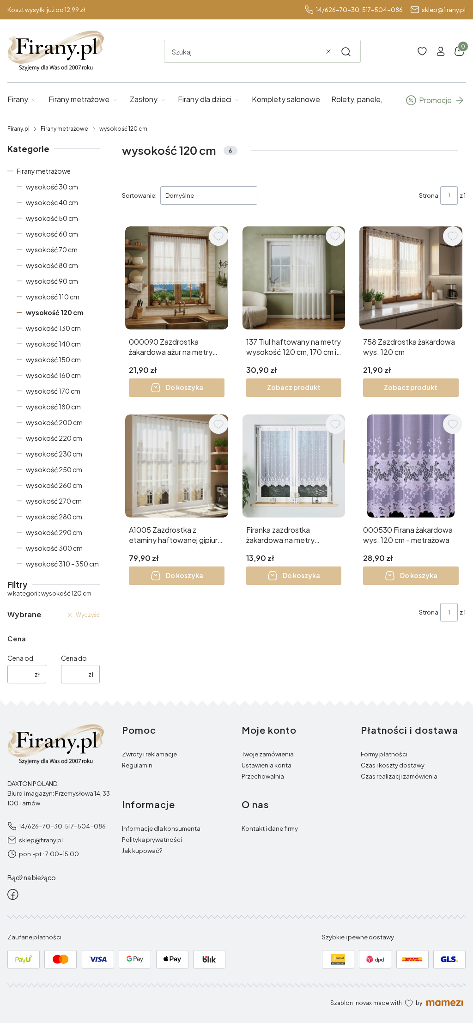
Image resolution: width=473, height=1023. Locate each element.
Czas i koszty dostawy (392, 765)
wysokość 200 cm (54, 422)
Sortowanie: (139, 195)
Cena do (74, 658)
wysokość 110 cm (52, 296)
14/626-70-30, (338, 9)
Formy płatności (384, 754)
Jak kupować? (142, 850)
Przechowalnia (263, 776)
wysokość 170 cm (53, 391)
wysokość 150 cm (53, 359)
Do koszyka (184, 387)
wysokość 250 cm (54, 469)
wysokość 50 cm (52, 218)
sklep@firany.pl (444, 9)
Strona (428, 195)
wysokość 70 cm (52, 249)
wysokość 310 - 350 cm (62, 564)
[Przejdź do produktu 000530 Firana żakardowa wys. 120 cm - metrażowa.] (410, 466)
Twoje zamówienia (268, 754)
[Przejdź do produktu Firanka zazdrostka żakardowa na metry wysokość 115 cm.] (294, 466)
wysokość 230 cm (54, 454)
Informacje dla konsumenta (161, 828)
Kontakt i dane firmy (270, 828)
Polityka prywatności (152, 839)
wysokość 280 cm (54, 516)
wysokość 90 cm (52, 281)
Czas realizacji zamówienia (399, 776)
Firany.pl (18, 128)
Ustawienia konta (266, 765)
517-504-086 (382, 9)
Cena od (20, 658)
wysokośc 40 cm (52, 202)
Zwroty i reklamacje (149, 754)
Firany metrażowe (64, 128)
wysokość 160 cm (53, 375)
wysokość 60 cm (52, 234)
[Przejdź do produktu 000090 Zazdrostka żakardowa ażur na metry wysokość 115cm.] (176, 277)
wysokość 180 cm (53, 406)
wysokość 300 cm (54, 548)
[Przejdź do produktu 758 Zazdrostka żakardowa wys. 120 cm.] (410, 277)
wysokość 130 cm (53, 328)
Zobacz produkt (294, 387)
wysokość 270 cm (54, 501)
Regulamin (137, 765)
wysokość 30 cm (52, 187)
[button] (346, 52)
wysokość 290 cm (54, 532)
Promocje (435, 100)
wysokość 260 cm (54, 485)
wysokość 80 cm (52, 265)
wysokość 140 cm (53, 344)
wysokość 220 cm (54, 438)
